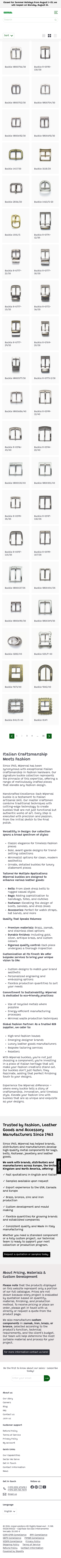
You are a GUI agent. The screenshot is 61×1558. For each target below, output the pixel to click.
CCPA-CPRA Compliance (14, 1535)
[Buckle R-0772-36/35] (45, 297)
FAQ (4, 1411)
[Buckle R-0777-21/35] (16, 261)
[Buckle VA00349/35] (45, 610)
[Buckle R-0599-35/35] (16, 507)
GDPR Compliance (12, 1538)
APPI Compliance (38, 1535)
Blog (5, 1406)
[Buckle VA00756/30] (16, 56)
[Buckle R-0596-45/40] (16, 438)
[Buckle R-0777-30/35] (45, 261)
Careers (7, 1402)
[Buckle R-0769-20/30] (45, 333)
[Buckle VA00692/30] (16, 125)
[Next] (49, 736)
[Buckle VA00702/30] (16, 92)
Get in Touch (9, 1463)
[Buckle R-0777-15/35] (16, 297)
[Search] (55, 19)
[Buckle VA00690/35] (16, 610)
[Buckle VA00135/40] (16, 472)
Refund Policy (10, 1431)
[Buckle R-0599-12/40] (45, 402)
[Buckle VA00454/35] (45, 577)
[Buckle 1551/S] (16, 224)
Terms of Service (12, 1435)
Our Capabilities (11, 1455)
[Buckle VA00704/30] (45, 92)
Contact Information (14, 1467)
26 (43, 736)
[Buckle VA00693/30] (45, 125)
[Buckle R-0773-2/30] (45, 368)
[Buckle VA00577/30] (16, 368)
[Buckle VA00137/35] (16, 577)
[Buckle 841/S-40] (16, 709)
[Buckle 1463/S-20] (45, 191)
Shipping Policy (11, 1545)
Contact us (8, 1414)
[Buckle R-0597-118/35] (45, 507)
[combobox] (30, 19)
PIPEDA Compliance (34, 1538)
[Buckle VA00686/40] (16, 400)
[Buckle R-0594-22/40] (45, 438)
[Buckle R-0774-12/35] (45, 225)
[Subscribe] (47, 1378)
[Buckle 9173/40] (16, 676)
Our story (8, 1399)
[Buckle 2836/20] (16, 191)
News (5, 1471)
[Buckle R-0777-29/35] (16, 333)
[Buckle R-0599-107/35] (45, 543)
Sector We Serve (11, 1459)
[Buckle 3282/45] (16, 643)
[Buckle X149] (45, 709)
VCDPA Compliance (12, 1541)
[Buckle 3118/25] (45, 158)
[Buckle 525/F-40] (45, 643)
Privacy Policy (10, 1439)
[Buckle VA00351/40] (45, 472)
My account (9, 1443)
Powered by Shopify (13, 1551)
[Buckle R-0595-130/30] (45, 58)
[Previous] (11, 736)
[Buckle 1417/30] (16, 158)
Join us (7, 1418)
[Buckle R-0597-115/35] (16, 543)
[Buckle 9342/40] (45, 676)
